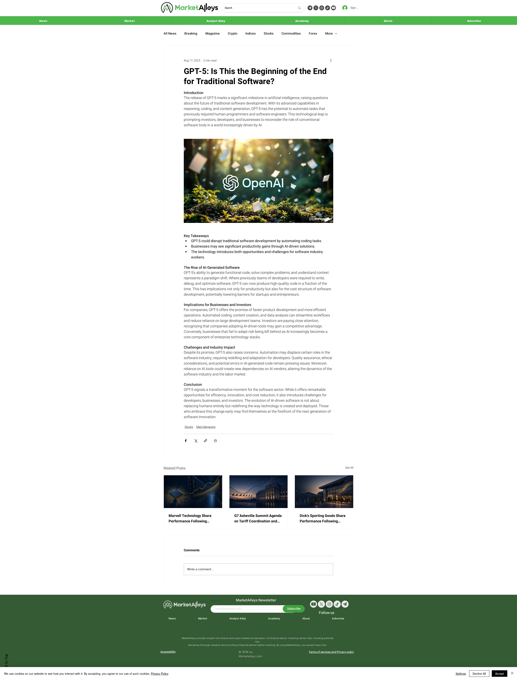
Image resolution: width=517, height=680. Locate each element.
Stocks (268, 34)
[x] (321, 604)
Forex (313, 34)
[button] (43, 20)
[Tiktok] (327, 7)
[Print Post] (215, 441)
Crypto (232, 34)
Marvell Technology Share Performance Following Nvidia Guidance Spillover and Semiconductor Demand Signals (192, 518)
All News (170, 34)
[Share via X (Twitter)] (196, 441)
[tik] (337, 604)
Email (214, 600)
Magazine (212, 34)
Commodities (291, 34)
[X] (315, 7)
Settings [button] (461, 674)
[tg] (345, 604)
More (329, 34)
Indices (250, 34)
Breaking (190, 34)
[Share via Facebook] (186, 441)
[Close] (512, 673)
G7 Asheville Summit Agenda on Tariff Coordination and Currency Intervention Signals (258, 518)
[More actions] (330, 60)
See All (349, 468)
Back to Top (6, 663)
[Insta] (329, 604)
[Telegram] (310, 7)
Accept (499, 674)
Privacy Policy (159, 674)
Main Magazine (205, 427)
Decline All (479, 674)
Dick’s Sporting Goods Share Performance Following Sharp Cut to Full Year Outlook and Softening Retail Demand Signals (323, 518)
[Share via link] (205, 441)
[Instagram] (321, 7)
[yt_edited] (333, 7)
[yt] (313, 604)
